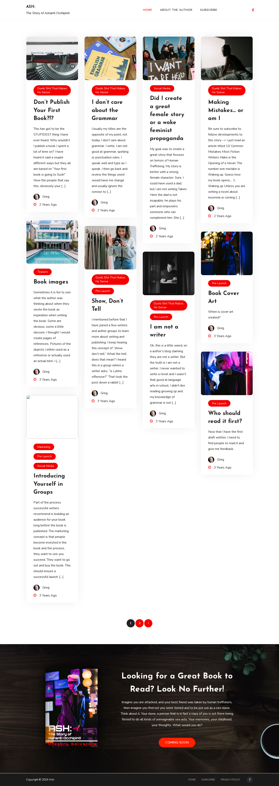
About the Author (176, 10)
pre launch (103, 291)
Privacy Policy (230, 779)
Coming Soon (177, 742)
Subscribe (208, 10)
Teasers (42, 272)
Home (147, 10)
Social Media (162, 88)
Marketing (43, 447)
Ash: (30, 7)
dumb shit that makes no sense (52, 90)
